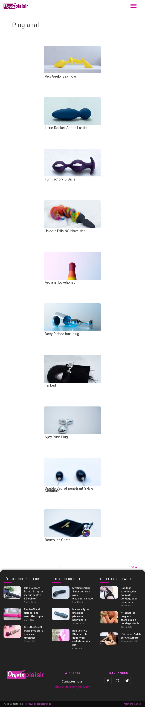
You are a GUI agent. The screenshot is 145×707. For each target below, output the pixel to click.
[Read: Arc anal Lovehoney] (72, 265)
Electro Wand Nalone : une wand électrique (33, 613)
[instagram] (117, 680)
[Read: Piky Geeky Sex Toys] (72, 59)
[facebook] (108, 680)
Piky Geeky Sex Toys (61, 76)
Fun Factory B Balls (60, 179)
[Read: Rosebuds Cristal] (72, 523)
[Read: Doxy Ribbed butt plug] (72, 317)
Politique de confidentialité (38, 703)
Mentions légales (132, 703)
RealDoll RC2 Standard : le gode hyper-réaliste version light (81, 637)
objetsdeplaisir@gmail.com (72, 687)
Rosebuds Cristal (58, 540)
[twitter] (127, 680)
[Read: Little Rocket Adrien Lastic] (72, 111)
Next (133, 567)
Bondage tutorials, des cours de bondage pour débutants (129, 595)
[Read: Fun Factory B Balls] (72, 162)
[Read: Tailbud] (72, 369)
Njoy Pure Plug (56, 437)
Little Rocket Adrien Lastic (66, 128)
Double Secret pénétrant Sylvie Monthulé (69, 489)
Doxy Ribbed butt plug (62, 334)
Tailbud (50, 385)
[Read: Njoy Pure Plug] (72, 420)
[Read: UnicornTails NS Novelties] (72, 214)
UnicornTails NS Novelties (65, 231)
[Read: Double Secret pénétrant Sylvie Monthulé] (72, 471)
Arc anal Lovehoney (60, 282)
